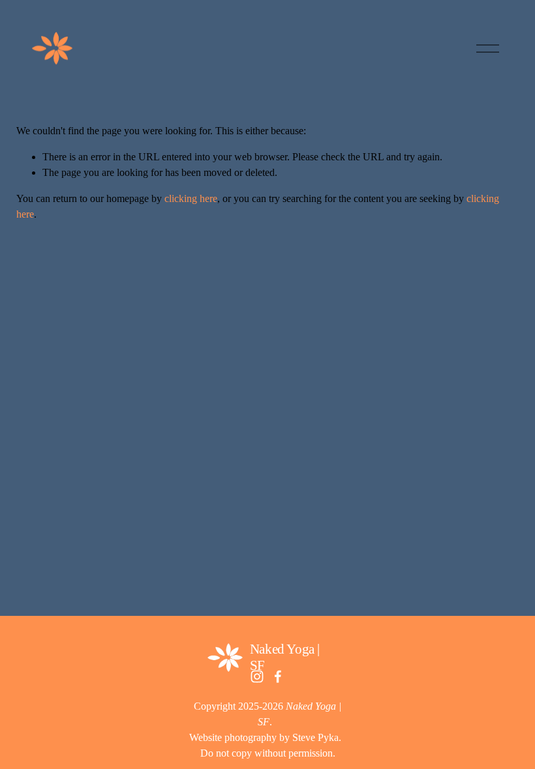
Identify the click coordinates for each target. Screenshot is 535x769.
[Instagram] (257, 676)
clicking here (190, 198)
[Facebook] (277, 676)
